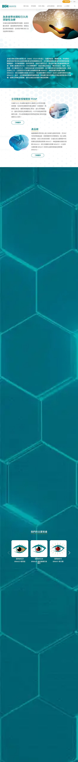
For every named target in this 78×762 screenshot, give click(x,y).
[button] (17, 122)
